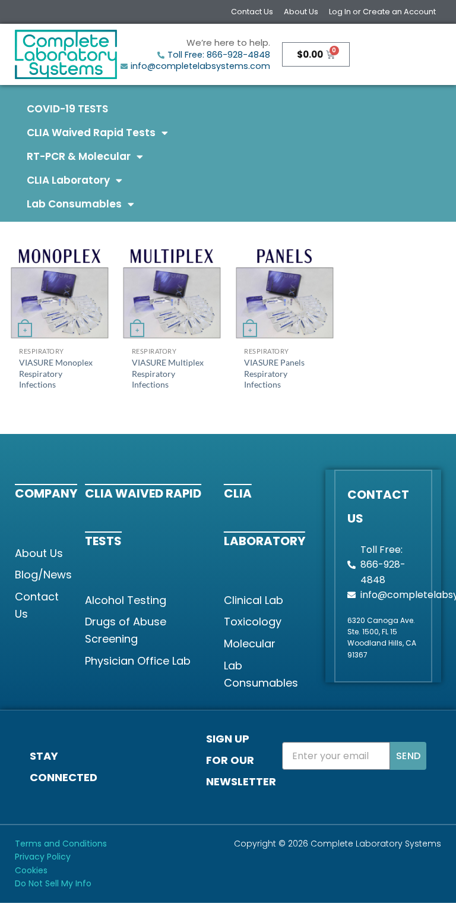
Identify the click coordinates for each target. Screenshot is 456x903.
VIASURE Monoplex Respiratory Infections (56, 373)
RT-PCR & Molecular (79, 156)
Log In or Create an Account (382, 12)
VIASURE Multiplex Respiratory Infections (168, 373)
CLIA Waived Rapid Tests (91, 132)
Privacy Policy (43, 857)
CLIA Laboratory (68, 180)
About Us (301, 12)
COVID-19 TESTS (67, 109)
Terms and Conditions (61, 843)
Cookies (31, 870)
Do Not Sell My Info (53, 883)
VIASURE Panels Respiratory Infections (274, 373)
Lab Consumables (74, 204)
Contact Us (252, 12)
